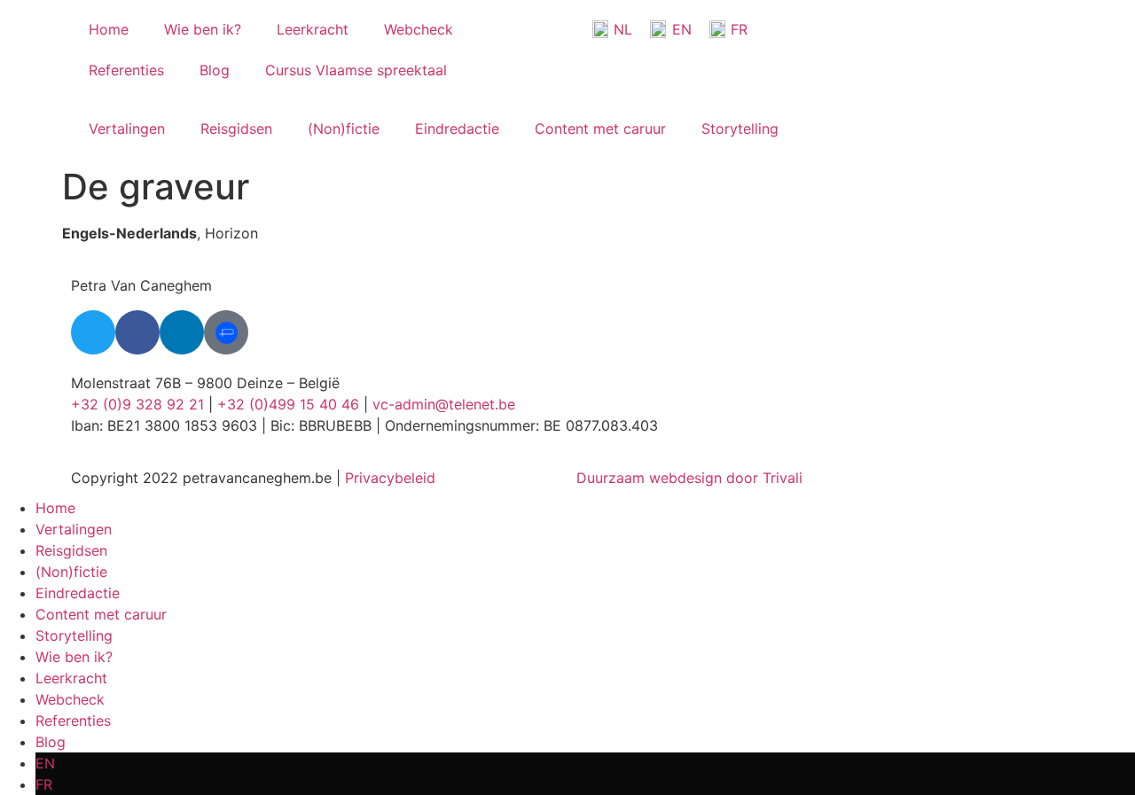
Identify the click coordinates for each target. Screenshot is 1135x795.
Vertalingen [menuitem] (73, 529)
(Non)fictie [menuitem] (71, 572)
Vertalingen (127, 128)
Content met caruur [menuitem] (101, 614)
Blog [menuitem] (50, 742)
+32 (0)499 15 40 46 (288, 404)
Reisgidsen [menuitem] (71, 550)
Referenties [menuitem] (73, 720)
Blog (215, 70)
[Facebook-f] (137, 332)
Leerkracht (312, 29)
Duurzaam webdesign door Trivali (689, 478)
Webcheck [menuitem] (70, 699)
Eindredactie (457, 128)
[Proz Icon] (226, 332)
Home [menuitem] (55, 508)
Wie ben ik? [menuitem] (74, 657)
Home (109, 29)
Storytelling (740, 128)
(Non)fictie (344, 128)
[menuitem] (585, 763)
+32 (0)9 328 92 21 (137, 404)
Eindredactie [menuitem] (77, 593)
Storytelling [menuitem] (74, 635)
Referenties (126, 70)
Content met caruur (600, 128)
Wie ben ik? (202, 29)
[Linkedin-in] (182, 332)
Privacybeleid (390, 478)
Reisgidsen (236, 128)
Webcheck (418, 29)
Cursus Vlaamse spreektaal (356, 70)
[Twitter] (93, 332)
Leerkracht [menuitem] (71, 678)
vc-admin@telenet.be (443, 404)
